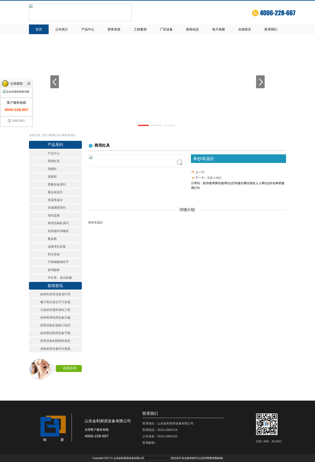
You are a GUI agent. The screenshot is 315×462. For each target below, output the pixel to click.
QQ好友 (270, 183)
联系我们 (270, 29)
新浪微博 (209, 183)
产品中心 (87, 29)
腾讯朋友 (250, 183)
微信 (241, 183)
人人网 (260, 183)
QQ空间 (232, 183)
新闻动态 (192, 29)
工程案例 (140, 29)
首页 (39, 29)
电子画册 (218, 29)
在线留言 (244, 29)
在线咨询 (69, 368)
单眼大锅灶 (208, 177)
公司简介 (61, 29)
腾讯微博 (221, 183)
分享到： (197, 183)
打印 (197, 188)
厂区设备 (166, 29)
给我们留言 (18, 120)
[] (157, 458)
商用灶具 (54, 135)
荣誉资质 (114, 29)
